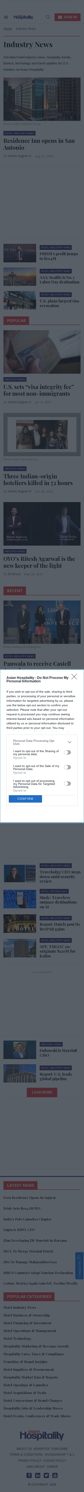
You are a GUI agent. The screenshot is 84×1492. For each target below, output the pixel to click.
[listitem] (42, 742)
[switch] (67, 752)
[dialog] (42, 746)
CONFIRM (25, 798)
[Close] (76, 678)
